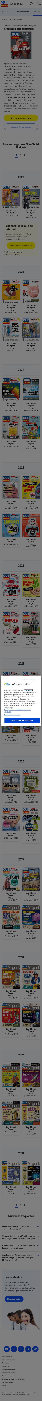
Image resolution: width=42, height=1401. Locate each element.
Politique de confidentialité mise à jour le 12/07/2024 (17, 711)
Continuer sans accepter (28, 679)
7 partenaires (28, 690)
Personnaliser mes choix (12, 715)
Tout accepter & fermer (22, 720)
